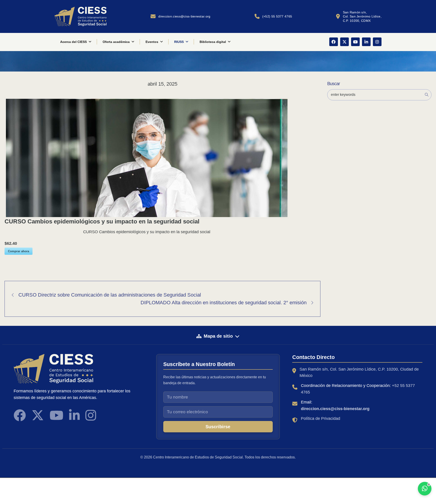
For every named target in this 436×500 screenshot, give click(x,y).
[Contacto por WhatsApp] (424, 488)
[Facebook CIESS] (20, 415)
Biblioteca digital (213, 42)
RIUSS (179, 42)
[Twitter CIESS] (38, 415)
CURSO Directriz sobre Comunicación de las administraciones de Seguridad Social (109, 295)
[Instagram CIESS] (90, 415)
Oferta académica (116, 42)
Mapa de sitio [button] (218, 336)
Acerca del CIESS (73, 42)
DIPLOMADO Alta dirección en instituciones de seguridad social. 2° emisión (224, 302)
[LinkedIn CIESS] (74, 415)
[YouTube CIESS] (56, 415)
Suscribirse (218, 426)
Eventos (152, 42)
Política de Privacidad (320, 418)
